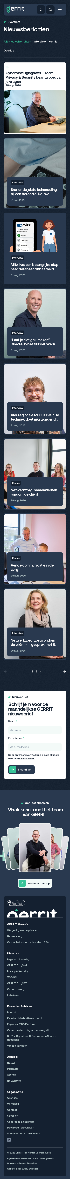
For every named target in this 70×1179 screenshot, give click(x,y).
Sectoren (12, 1115)
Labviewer (13, 995)
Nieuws (11, 1062)
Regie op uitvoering (18, 959)
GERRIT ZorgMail (17, 965)
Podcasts (12, 1068)
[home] (15, 9)
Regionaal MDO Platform (21, 1024)
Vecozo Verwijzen (17, 1045)
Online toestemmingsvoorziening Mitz (29, 1030)
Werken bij (13, 1103)
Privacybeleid (47, 1158)
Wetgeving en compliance (22, 930)
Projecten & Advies (19, 1006)
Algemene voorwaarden (19, 1158)
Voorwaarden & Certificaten (23, 1133)
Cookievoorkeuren (16, 1163)
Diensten (13, 953)
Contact (12, 1109)
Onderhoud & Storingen (20, 1121)
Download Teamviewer (20, 1127)
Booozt (11, 1012)
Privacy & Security (17, 971)
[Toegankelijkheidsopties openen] (41, 9)
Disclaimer (32, 1163)
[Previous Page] (5, 671)
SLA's (35, 1158)
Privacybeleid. (26, 758)
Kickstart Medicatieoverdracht (25, 1018)
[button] (59, 9)
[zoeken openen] (50, 9)
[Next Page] (64, 671)
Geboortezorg (15, 989)
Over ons (12, 1097)
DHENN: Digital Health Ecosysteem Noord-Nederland (31, 1038)
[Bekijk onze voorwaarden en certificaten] (16, 903)
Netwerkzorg (14, 936)
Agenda (11, 1074)
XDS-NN (12, 977)
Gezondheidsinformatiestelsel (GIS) (28, 942)
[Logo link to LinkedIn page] (9, 1140)
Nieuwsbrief (14, 1080)
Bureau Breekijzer (30, 1169)
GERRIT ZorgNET (17, 983)
